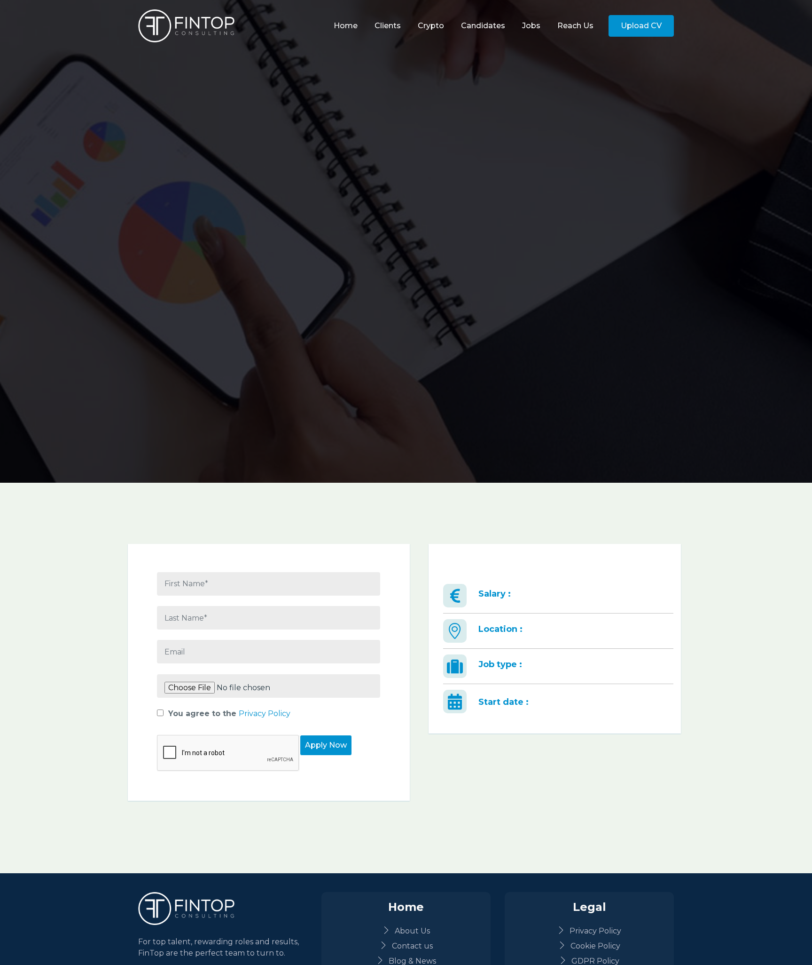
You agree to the (229, 713)
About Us (412, 930)
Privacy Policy (264, 713)
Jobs (531, 25)
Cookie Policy (595, 945)
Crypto (431, 25)
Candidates (483, 25)
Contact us (412, 945)
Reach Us (575, 25)
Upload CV (641, 25)
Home (346, 25)
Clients (388, 25)
